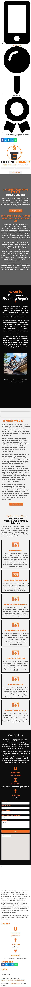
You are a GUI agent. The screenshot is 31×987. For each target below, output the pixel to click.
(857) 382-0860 (17, 45)
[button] (2, 140)
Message (4, 820)
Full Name (4, 801)
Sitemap (3, 980)
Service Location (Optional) (11, 815)
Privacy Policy (9, 980)
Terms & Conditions (19, 980)
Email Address (6, 810)
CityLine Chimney (15, 983)
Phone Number (6, 806)
